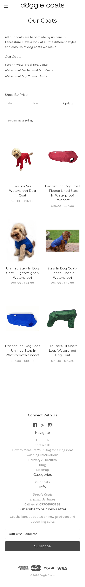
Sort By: (12, 120)
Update (68, 103)
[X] (42, 425)
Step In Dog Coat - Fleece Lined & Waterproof (62, 273)
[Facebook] (35, 425)
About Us (42, 440)
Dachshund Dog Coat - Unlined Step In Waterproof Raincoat (22, 350)
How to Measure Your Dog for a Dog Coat (42, 450)
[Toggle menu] (5, 5)
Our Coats (42, 482)
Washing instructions (43, 455)
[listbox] (32, 120)
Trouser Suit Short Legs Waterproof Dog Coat (62, 350)
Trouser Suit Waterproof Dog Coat (22, 190)
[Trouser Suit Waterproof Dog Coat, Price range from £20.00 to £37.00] (22, 158)
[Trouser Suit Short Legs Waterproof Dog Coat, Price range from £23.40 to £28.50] (62, 318)
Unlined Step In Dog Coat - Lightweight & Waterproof (22, 273)
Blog (42, 465)
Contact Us (42, 445)
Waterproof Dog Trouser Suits (26, 76)
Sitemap (42, 470)
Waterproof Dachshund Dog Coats (29, 70)
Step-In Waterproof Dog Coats (26, 64)
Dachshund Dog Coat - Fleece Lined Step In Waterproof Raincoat (62, 193)
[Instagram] (50, 425)
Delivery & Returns (42, 460)
